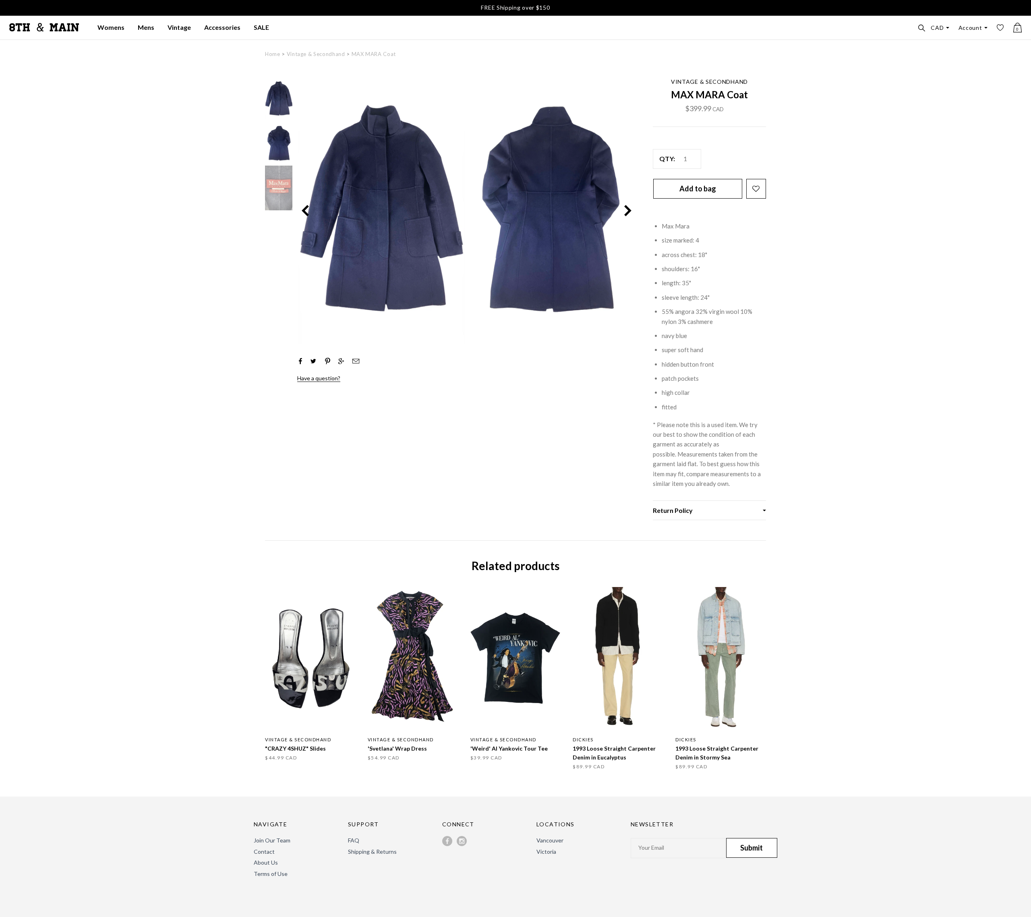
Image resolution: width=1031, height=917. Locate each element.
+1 (341, 361)
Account (970, 27)
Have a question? (318, 378)
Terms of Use (271, 873)
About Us (266, 862)
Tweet (313, 361)
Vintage (179, 27)
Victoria (546, 851)
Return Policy (673, 510)
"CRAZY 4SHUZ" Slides (295, 748)
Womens (110, 27)
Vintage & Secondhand (316, 54)
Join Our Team (272, 840)
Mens (146, 27)
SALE (261, 27)
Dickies (583, 739)
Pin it (327, 360)
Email (353, 361)
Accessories (222, 27)
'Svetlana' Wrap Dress (397, 748)
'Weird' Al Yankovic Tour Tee (509, 748)
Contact (264, 851)
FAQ (353, 840)
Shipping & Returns (372, 851)
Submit (751, 847)
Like (300, 361)
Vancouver (549, 840)
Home (272, 54)
